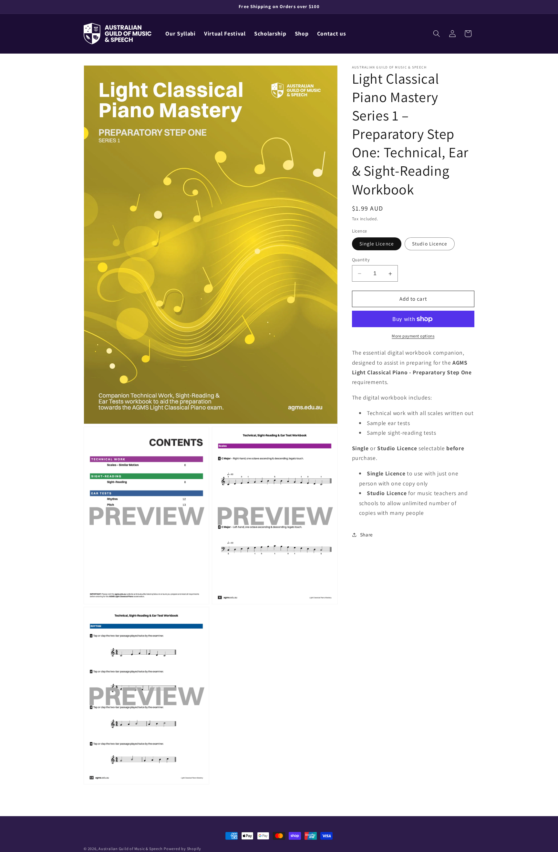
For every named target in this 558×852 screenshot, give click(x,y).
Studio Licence (429, 244)
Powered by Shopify (182, 848)
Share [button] (366, 534)
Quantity (361, 259)
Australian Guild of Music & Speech (130, 848)
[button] (436, 33)
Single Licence (376, 244)
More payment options (413, 336)
